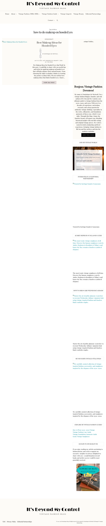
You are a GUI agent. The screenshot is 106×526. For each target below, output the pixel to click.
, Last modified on (48, 60)
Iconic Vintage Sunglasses (81, 436)
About (13, 14)
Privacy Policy (11, 522)
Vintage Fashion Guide (49, 14)
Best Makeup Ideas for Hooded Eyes (49, 44)
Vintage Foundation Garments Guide (85, 434)
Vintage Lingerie (66, 14)
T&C (4, 522)
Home (7, 14)
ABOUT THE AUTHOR (88, 135)
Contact (50, 20)
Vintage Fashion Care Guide (82, 432)
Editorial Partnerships (93, 14)
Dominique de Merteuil (51, 53)
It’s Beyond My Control (53, 4)
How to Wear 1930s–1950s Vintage (84, 430)
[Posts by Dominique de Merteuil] (40, 54)
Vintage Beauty (79, 14)
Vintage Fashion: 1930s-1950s (29, 14)
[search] (57, 20)
